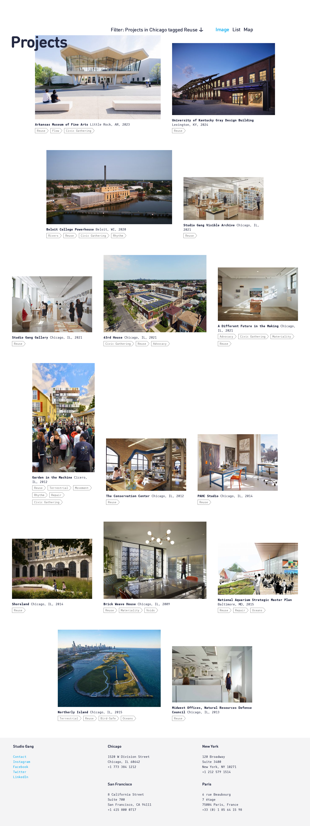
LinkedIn (20, 777)
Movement (82, 488)
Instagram (21, 762)
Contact (19, 756)
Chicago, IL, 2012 (145, 496)
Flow (55, 130)
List (236, 30)
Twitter (19, 772)
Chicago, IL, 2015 (90, 712)
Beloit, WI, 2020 (86, 229)
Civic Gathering (78, 130)
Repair (56, 495)
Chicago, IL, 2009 (137, 604)
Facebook (20, 767)
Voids (150, 610)
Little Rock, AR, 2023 (82, 124)
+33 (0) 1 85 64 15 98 (222, 809)
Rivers (53, 235)
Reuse (41, 130)
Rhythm (118, 235)
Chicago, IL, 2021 (47, 337)
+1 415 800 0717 (122, 809)
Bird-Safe (108, 718)
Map (248, 30)
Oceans (257, 610)
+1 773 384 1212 (122, 767)
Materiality (281, 336)
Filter (154, 30)
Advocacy (160, 343)
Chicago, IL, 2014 (225, 496)
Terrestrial (59, 488)
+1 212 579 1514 (216, 772)
